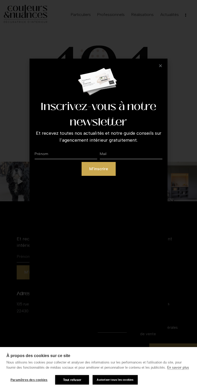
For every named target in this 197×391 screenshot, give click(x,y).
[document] (98, 195)
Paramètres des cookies (29, 380)
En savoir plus (178, 367)
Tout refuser (72, 380)
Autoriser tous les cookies (115, 379)
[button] (160, 66)
